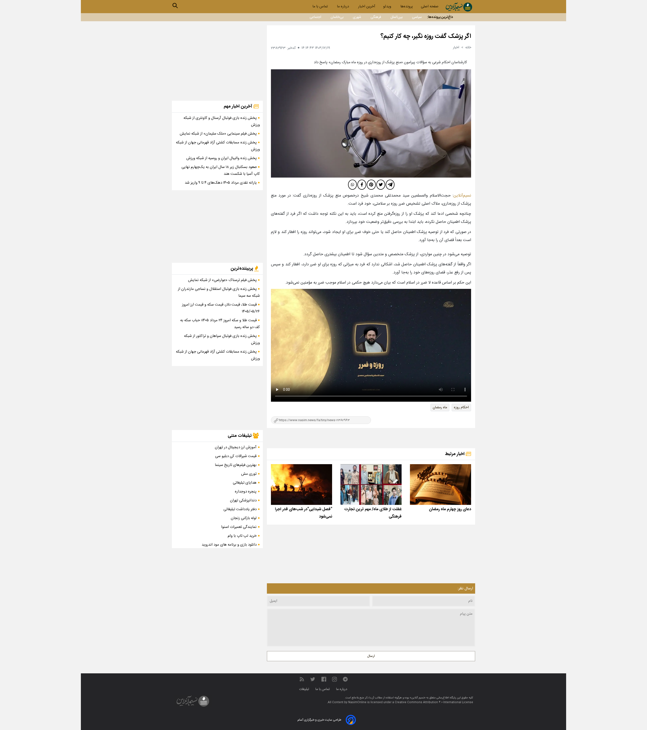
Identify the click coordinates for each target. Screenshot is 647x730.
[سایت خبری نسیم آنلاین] (459, 7)
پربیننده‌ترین (242, 268)
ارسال (371, 656)
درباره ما (343, 7)
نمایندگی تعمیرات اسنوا (239, 527)
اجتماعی (315, 17)
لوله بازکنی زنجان (244, 518)
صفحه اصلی (429, 7)
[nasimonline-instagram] (334, 679)
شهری (357, 17)
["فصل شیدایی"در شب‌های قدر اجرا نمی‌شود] (301, 484)
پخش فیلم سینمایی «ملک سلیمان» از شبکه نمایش (219, 134)
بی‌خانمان (337, 17)
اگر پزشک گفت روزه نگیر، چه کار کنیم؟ (426, 36)
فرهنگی (376, 17)
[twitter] (380, 185)
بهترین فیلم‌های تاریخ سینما (236, 465)
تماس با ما (320, 7)
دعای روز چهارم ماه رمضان (450, 509)
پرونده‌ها (406, 7)
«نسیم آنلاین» (417, 698)
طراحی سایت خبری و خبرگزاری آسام (319, 719)
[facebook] (361, 185)
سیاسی (417, 17)
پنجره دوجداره (246, 491)
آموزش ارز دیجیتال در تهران (236, 447)
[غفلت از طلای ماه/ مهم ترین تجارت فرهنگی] (371, 484)
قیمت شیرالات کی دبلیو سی (236, 456)
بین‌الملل (396, 17)
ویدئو (387, 7)
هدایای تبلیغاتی (245, 483)
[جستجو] (175, 5)
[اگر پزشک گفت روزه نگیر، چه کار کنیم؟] (371, 123)
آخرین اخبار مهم (238, 106)
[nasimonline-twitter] (312, 679)
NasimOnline (357, 702)
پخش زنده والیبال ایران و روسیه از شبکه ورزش (222, 158)
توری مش (249, 474)
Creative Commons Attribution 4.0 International (428, 702)
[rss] (302, 679)
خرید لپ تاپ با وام (242, 536)
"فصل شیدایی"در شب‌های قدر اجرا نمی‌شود (303, 513)
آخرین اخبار (366, 7)
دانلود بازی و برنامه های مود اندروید (229, 545)
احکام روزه (461, 407)
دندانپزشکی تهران (243, 500)
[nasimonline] (324, 679)
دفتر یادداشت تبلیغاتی (240, 509)
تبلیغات (304, 689)
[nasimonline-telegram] (345, 679)
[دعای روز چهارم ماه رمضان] (440, 484)
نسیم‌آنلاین (462, 195)
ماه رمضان (440, 407)
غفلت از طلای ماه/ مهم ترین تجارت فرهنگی (373, 513)
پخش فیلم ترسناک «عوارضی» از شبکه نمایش (223, 280)
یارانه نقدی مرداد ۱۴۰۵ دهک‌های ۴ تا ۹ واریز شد (221, 183)
